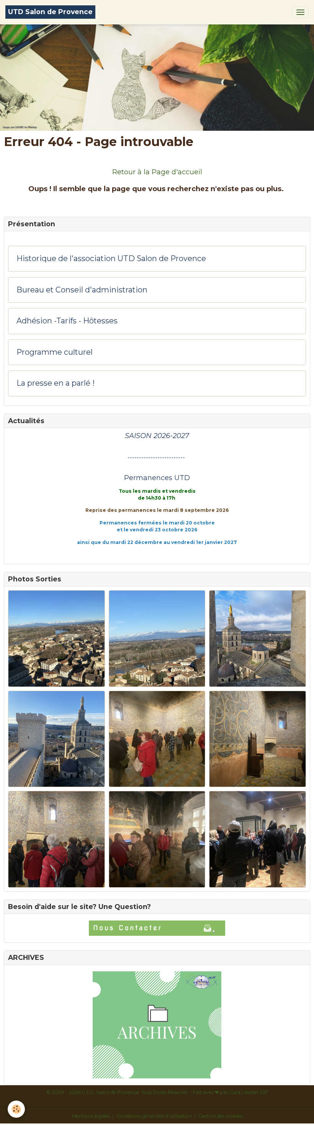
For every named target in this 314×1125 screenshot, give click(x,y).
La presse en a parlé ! (55, 383)
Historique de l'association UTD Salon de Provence (111, 258)
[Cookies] (16, 1109)
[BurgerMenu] (300, 12)
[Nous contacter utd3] (157, 928)
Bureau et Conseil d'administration (81, 290)
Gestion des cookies (220, 1116)
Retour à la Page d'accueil (157, 172)
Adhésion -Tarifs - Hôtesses (67, 321)
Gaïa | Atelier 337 (248, 1092)
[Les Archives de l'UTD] (157, 1024)
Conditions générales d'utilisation (154, 1116)
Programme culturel (54, 352)
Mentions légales (91, 1116)
